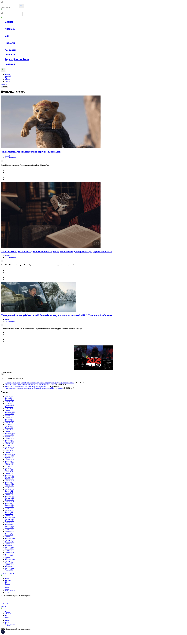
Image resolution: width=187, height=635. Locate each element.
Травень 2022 (9, 486)
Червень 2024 (9, 442)
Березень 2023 (9, 468)
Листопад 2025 (10, 412)
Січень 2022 (9, 493)
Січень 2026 (9, 408)
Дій (7, 35)
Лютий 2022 (9, 491)
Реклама (46, 39)
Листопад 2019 (10, 538)
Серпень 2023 (9, 459)
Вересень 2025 (9, 415)
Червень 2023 (9, 463)
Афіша (11, 39)
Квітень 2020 (9, 529)
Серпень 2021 (9, 501)
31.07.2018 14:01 (10, 321)
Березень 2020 (9, 531)
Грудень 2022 (9, 473)
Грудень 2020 (9, 515)
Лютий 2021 (9, 512)
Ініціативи (25, 39)
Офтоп (34, 25)
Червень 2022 (9, 484)
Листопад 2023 (10, 454)
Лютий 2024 (9, 449)
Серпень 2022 (9, 480)
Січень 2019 (9, 556)
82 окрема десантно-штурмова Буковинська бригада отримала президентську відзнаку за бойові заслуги (39, 383)
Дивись (9, 21)
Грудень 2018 (9, 557)
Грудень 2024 (9, 431)
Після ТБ (89, 46)
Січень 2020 (9, 535)
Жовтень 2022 (9, 477)
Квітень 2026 (9, 403)
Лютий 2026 (9, 407)
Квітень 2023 (9, 466)
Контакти (10, 50)
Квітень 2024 (9, 445)
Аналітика (12, 32)
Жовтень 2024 (9, 435)
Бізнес (40, 39)
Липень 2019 (9, 545)
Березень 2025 (9, 426)
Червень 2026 (9, 400)
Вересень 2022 (9, 479)
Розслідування (22, 32)
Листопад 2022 (10, 475)
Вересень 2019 (9, 542)
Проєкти (10, 43)
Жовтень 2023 (9, 456)
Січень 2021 (9, 514)
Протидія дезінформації (60, 46)
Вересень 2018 (9, 563)
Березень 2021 (9, 510)
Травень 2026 (9, 401)
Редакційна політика (17, 59)
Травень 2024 (9, 443)
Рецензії (17, 39)
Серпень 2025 (9, 417)
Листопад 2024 (10, 433)
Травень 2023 (9, 465)
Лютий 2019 (9, 554)
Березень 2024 (9, 447)
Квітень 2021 (9, 508)
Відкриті (24, 46)
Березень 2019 (9, 552)
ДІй (6, 78)
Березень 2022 (9, 489)
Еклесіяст (97, 46)
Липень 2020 (9, 524)
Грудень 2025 (9, 410)
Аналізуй (10, 28)
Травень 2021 (9, 507)
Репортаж (27, 25)
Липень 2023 (9, 461)
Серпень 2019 (9, 543)
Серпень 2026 (9, 396)
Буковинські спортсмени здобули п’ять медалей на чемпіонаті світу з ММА (30, 384)
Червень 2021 (9, 505)
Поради (33, 39)
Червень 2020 (9, 526)
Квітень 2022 (9, 487)
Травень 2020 (9, 528)
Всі (2, 374)
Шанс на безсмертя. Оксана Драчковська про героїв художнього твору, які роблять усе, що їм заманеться (56, 251)
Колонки (32, 32)
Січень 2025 (9, 429)
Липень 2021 (9, 503)
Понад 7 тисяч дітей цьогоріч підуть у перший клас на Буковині (26, 386)
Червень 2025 (9, 421)
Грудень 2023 (9, 452)
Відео (40, 25)
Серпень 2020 (9, 522)
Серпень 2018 (9, 565)
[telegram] (99, 600)
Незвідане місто (14, 46)
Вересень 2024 (9, 436)
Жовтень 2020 (9, 519)
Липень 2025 (9, 419)
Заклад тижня (45, 46)
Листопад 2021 (10, 496)
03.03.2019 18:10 (10, 257)
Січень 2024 (9, 450)
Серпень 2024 (9, 438)
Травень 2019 (9, 549)
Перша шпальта (10, 590)
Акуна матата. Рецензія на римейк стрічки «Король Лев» (31, 151)
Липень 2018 (9, 566)
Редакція (10, 54)
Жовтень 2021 (9, 498)
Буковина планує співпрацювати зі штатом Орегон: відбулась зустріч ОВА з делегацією (34, 388)
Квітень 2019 (9, 550)
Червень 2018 (9, 568)
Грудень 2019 (9, 536)
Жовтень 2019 (9, 540)
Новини (11, 25)
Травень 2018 (9, 570)
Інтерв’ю (19, 25)
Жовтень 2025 (9, 414)
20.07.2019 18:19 (10, 157)
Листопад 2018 (10, 559)
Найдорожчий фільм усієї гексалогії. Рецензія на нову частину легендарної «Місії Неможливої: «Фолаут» (56, 315)
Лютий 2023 (9, 470)
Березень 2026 (9, 405)
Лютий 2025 (9, 428)
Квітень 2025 (9, 424)
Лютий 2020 (9, 533)
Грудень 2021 (9, 494)
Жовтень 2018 (9, 561)
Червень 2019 (9, 547)
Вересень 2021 (9, 500)
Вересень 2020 (9, 521)
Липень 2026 (9, 398)
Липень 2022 (9, 482)
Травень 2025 (9, 422)
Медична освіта (34, 46)
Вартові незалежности (77, 46)
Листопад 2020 (10, 517)
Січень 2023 (9, 472)
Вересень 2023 (9, 458)
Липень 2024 (9, 440)
